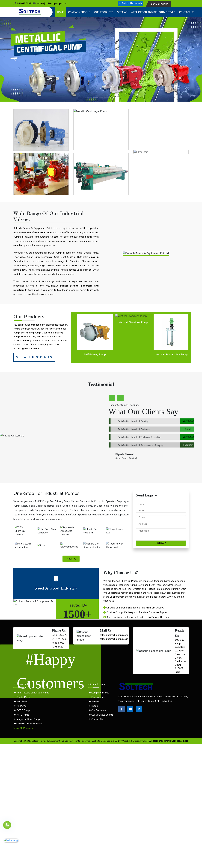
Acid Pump (22, 701)
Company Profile (79, 12)
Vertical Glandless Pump (131, 322)
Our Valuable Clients (102, 714)
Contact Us (186, 12)
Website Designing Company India (168, 740)
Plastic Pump (23, 697)
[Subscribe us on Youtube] (130, 711)
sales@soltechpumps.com (52, 3)
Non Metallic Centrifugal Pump (32, 692)
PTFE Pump (22, 714)
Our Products (103, 12)
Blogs (94, 706)
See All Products (34, 357)
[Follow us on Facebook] (121, 711)
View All (71, 558)
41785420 (57, 646)
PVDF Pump (23, 710)
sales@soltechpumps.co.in (114, 639)
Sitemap (122, 12)
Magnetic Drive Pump (28, 719)
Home (60, 12)
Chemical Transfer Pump (29, 723)
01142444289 (59, 639)
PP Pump (21, 706)
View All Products (23, 728)
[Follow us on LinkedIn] (139, 711)
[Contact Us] (7, 825)
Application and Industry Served (153, 12)
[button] (15, 59)
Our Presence (98, 710)
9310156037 (24, 3)
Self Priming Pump (93, 354)
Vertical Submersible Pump (169, 354)
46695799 (57, 642)
